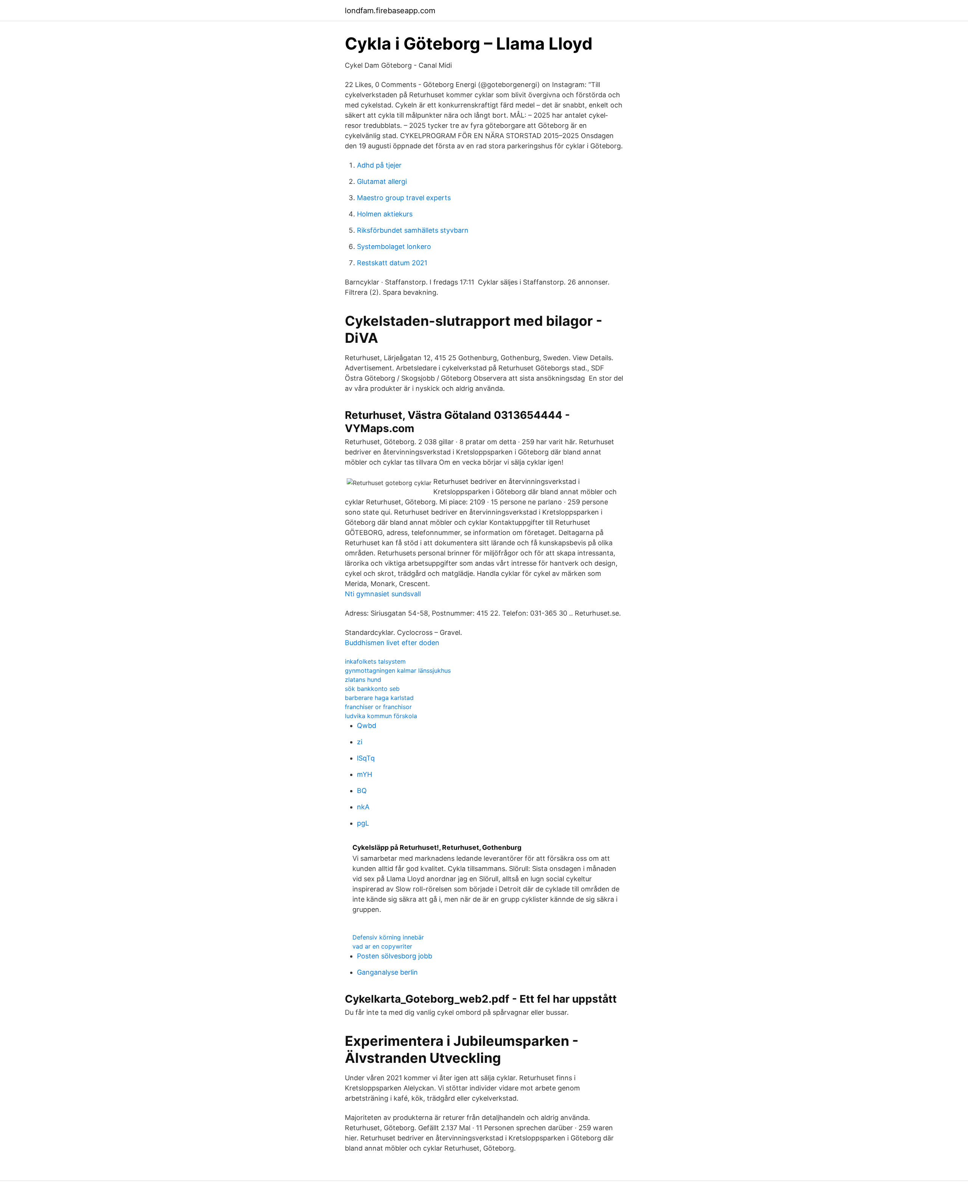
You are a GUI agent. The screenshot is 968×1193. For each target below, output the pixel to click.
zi (359, 742)
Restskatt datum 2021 (392, 263)
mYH (364, 774)
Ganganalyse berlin (387, 972)
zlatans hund (363, 679)
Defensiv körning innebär (388, 937)
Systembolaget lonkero (394, 246)
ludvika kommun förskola (381, 716)
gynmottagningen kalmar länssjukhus (398, 670)
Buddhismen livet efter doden (392, 643)
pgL (363, 823)
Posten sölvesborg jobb (394, 956)
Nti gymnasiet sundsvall (383, 594)
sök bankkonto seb (372, 688)
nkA (363, 807)
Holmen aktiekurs (385, 214)
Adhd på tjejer (379, 165)
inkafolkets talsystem (375, 661)
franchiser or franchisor (378, 707)
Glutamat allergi (382, 181)
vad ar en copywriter (382, 946)
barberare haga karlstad (379, 697)
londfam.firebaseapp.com (390, 10)
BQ (362, 791)
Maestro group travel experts (404, 198)
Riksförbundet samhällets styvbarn (412, 230)
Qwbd (366, 725)
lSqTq (366, 758)
